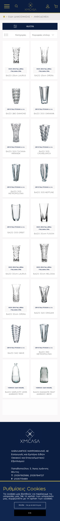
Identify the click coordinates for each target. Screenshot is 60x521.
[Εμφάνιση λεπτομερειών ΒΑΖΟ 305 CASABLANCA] (44, 132)
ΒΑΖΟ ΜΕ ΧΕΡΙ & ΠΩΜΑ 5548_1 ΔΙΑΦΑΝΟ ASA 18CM (15, 414)
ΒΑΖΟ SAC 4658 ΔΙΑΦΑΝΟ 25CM (16, 456)
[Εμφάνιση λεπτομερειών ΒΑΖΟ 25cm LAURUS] (16, 54)
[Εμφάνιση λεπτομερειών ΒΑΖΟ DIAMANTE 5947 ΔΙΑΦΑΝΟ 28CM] (44, 373)
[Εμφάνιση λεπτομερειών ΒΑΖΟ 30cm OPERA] (16, 292)
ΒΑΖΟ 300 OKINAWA (44, 114)
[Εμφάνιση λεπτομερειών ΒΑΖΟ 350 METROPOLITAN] (44, 333)
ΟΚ (30, 513)
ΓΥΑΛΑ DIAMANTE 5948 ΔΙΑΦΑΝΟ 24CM (44, 456)
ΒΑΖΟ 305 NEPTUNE (44, 192)
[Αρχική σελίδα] (4, 16)
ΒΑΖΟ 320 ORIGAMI (44, 313)
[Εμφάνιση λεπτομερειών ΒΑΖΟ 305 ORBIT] (16, 212)
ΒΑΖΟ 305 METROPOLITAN (15, 192)
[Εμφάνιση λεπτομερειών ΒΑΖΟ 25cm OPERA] (44, 54)
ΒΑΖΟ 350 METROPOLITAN (44, 353)
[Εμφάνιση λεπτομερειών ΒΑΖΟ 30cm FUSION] (44, 212)
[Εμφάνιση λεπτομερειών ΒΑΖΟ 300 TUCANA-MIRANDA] (16, 132)
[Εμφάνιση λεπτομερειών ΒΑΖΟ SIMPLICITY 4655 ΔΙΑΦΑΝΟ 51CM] (16, 373)
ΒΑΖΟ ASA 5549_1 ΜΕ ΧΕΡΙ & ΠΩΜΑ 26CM (44, 414)
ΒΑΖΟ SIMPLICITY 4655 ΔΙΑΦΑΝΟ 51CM (16, 393)
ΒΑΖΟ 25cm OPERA (44, 76)
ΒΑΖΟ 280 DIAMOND (16, 114)
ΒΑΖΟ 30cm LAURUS (16, 274)
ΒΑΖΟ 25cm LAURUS (16, 76)
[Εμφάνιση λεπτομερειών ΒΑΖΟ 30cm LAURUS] (16, 252)
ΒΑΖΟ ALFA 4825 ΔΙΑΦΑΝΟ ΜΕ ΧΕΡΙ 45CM (44, 436)
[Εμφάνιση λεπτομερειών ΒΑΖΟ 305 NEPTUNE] (44, 172)
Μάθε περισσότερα (30, 505)
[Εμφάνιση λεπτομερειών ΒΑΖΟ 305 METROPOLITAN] (16, 172)
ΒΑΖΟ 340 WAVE (16, 353)
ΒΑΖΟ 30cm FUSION (44, 234)
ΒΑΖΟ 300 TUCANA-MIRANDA (16, 152)
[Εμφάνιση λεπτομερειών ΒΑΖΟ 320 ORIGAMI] (44, 292)
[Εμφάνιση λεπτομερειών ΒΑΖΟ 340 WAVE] (16, 333)
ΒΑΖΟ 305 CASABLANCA (44, 152)
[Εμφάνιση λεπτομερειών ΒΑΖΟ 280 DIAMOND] (16, 94)
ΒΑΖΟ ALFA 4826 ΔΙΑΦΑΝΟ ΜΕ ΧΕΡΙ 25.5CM (16, 436)
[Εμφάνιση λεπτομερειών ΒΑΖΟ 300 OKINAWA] (44, 94)
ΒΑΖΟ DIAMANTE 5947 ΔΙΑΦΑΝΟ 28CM (44, 393)
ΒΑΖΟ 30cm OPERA (16, 314)
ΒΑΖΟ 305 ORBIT (16, 233)
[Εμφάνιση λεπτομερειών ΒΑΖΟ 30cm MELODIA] (44, 252)
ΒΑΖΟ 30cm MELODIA (44, 274)
